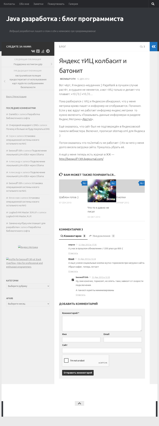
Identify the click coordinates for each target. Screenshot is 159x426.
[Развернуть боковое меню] (153, 46)
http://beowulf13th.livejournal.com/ (81, 158)
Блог (62, 46)
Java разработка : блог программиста (65, 18)
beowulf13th (67, 79)
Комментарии (74, 236)
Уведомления (103, 236)
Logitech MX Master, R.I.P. (19, 216)
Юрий (71, 259)
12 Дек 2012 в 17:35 (87, 245)
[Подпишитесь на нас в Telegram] (48, 51)
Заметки (38, 3)
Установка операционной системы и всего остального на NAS (22, 140)
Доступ (87, 119)
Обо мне (24, 3)
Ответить (73, 253)
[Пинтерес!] (38, 51)
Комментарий (70, 313)
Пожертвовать (56, 3)
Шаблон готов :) (68, 197)
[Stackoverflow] (43, 51)
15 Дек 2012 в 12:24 (87, 259)
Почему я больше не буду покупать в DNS (28, 129)
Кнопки (121, 197)
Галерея (73, 3)
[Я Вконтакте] (33, 51)
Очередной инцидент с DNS (23, 125)
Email (106, 334)
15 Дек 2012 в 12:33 (101, 277)
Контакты (9, 3)
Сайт (65, 345)
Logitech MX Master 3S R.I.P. (23, 212)
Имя (64, 334)
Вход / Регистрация (16, 96)
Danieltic (13, 114)
